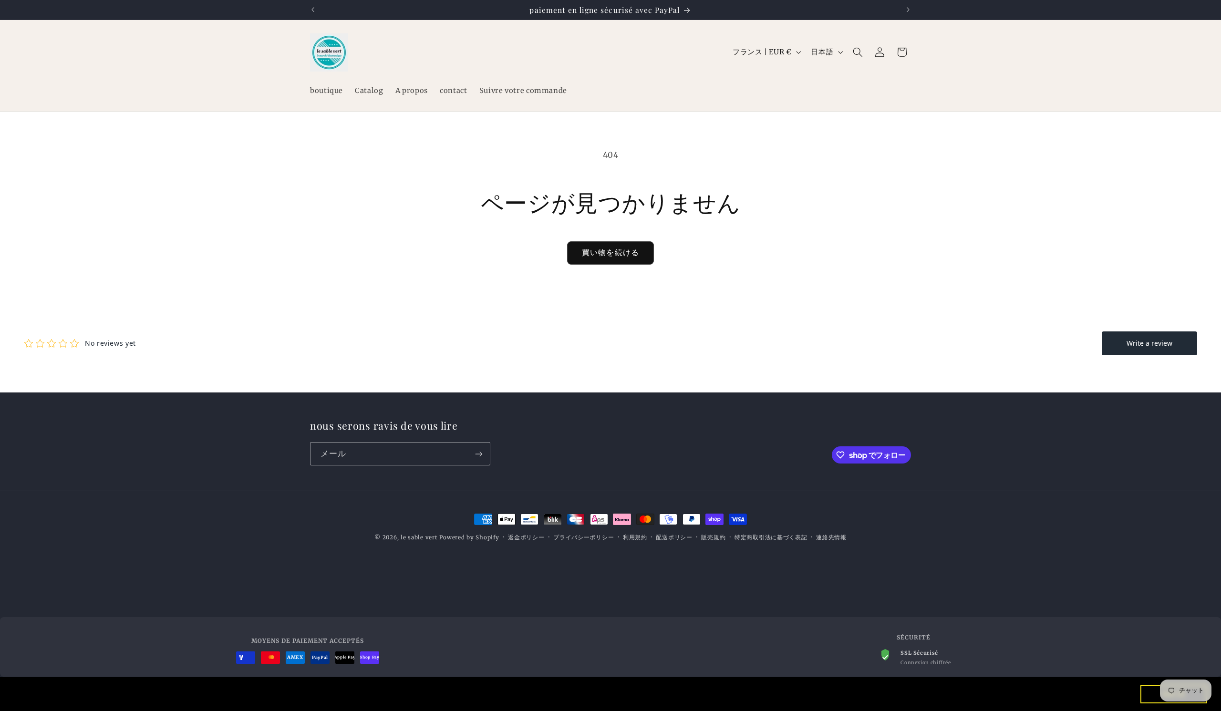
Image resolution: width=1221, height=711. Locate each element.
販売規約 (713, 537)
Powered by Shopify (469, 537)
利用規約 (635, 537)
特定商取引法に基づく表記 (771, 537)
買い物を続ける (610, 252)
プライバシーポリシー (583, 537)
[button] (858, 52)
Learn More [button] (332, 694)
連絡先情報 (831, 537)
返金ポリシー (526, 537)
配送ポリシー (674, 537)
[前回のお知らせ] (312, 9)
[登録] (479, 453)
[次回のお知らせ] (908, 9)
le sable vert (419, 537)
